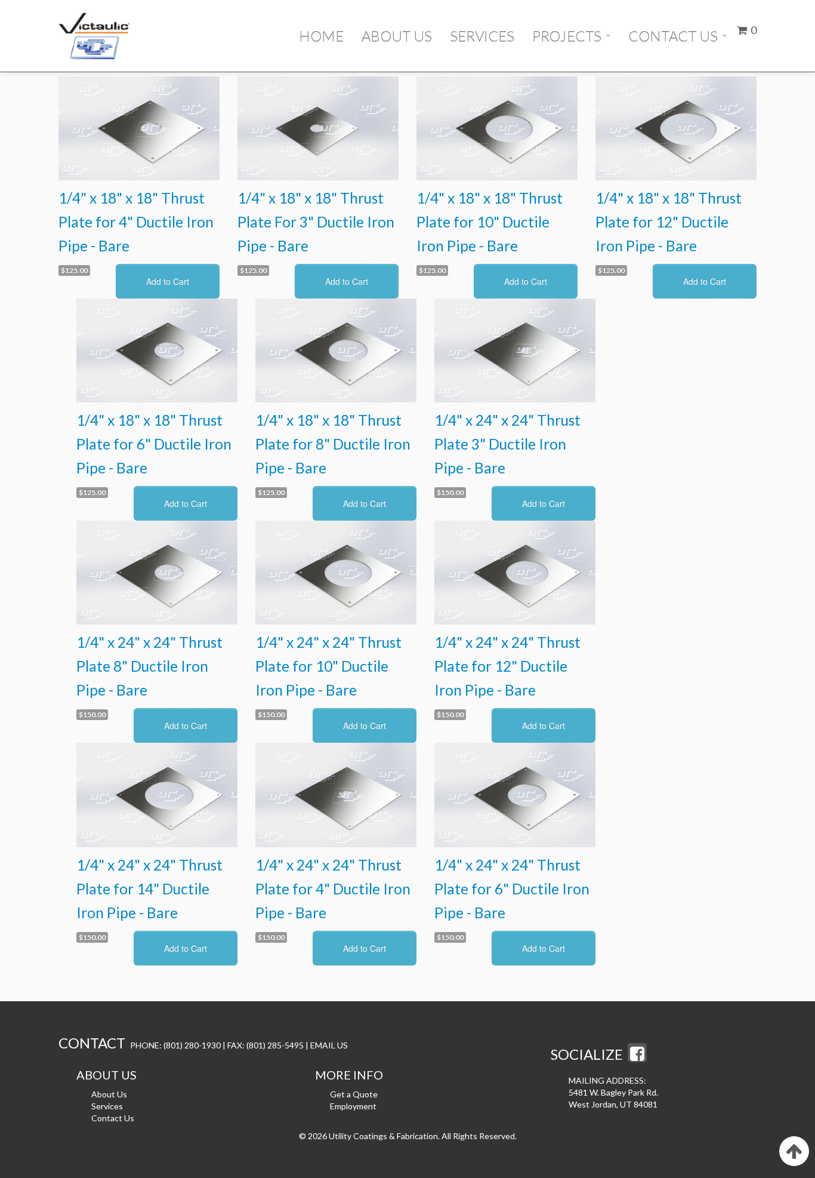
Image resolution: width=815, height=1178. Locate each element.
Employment (353, 1106)
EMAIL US (329, 1045)
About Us (397, 35)
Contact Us (674, 35)
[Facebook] (637, 1056)
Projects (568, 35)
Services (482, 35)
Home (321, 35)
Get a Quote (354, 1094)
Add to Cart (167, 281)
